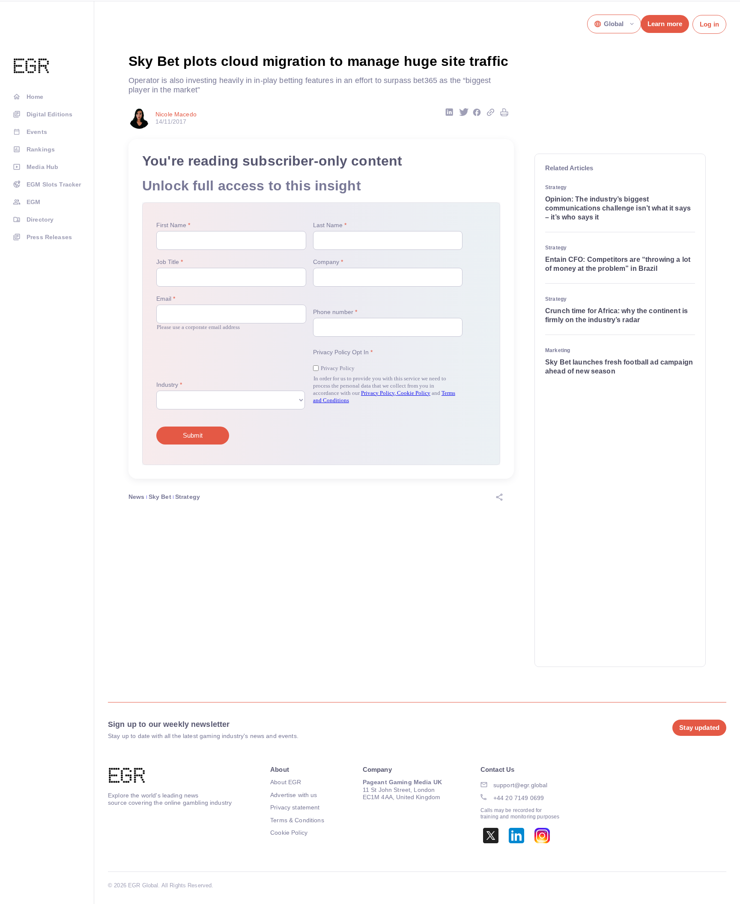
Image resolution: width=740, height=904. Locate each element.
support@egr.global (520, 785)
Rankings (41, 149)
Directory (40, 219)
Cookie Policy (288, 832)
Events (37, 131)
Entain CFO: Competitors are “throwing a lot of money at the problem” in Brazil (617, 264)
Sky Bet (160, 496)
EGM (33, 202)
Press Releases (49, 237)
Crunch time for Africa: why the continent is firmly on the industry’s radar (616, 315)
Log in (709, 24)
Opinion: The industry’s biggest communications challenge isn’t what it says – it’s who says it (618, 208)
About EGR (285, 782)
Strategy (187, 496)
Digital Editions (49, 114)
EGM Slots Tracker (54, 184)
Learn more (665, 23)
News (136, 496)
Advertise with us (293, 794)
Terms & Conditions (297, 820)
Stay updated (699, 727)
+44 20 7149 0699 (518, 797)
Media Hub (42, 166)
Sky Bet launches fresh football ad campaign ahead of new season (619, 367)
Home (35, 96)
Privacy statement (294, 807)
